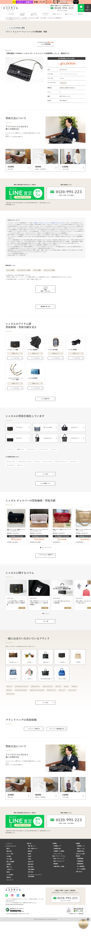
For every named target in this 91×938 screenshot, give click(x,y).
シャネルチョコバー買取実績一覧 (54, 17)
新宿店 (29, 853)
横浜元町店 (30, 864)
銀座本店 (30, 851)
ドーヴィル (10, 449)
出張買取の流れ (57, 848)
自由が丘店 (30, 861)
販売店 (8, 872)
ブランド (63, 83)
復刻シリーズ (20, 449)
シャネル (61, 78)
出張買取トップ (57, 845)
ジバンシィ (62, 690)
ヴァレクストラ (35, 686)
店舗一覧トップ (31, 845)
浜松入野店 (30, 866)
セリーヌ (9, 686)
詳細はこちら (15, 353)
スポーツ (54, 449)
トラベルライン (44, 449)
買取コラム (9, 866)
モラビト (9, 690)
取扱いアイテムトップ (58, 861)
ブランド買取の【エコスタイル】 (13, 17)
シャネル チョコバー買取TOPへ (45, 555)
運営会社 (9, 877)
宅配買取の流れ (80, 851)
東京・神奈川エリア (33, 848)
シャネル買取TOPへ (45, 398)
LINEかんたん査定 (80, 853)
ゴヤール (58, 686)
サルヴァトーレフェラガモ (37, 690)
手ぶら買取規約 (80, 866)
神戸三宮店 (30, 872)
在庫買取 (9, 864)
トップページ (9, 843)
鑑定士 (8, 848)
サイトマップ (10, 879)
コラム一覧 (45, 621)
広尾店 (29, 858)
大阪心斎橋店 (31, 869)
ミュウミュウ (72, 690)
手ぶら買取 (9, 858)
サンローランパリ (48, 686)
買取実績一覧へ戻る (45, 306)
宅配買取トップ (80, 845)
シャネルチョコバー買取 (33, 17)
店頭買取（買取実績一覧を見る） (67, 87)
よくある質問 (10, 874)
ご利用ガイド (10, 869)
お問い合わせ (79, 871)
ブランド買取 (43, 17)
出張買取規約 (80, 861)
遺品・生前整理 (10, 861)
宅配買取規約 (80, 863)
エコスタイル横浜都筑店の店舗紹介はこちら (18, 253)
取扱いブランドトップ (58, 858)
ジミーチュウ (10, 693)
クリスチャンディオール (22, 686)
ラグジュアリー (32, 449)
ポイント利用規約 (81, 869)
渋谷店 (29, 856)
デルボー (74, 686)
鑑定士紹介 (9, 851)
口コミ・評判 (10, 853)
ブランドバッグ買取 (49, 270)
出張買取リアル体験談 (58, 851)
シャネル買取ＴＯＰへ (45, 483)
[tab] (40, 547)
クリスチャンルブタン (21, 690)
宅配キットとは (80, 848)
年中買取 (9, 856)
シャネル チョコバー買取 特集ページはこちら (45, 289)
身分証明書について (10, 204)
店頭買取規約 (80, 858)
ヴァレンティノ (51, 690)
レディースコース (57, 853)
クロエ (66, 686)
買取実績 (55, 863)
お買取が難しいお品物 (58, 866)
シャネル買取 (24, 17)
